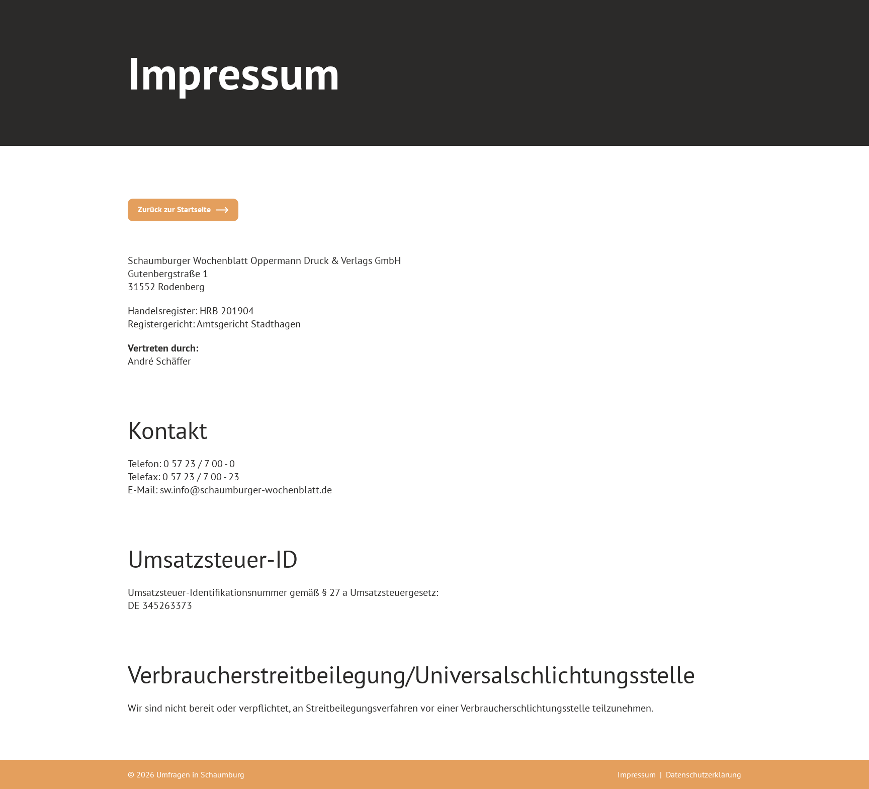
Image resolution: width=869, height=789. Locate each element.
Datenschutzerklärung (703, 774)
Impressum (637, 774)
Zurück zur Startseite (174, 209)
